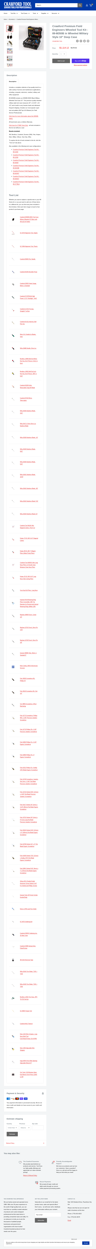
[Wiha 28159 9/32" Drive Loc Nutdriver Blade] (13, 450)
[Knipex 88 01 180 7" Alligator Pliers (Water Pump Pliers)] (13, 552)
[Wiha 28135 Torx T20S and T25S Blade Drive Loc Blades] (13, 985)
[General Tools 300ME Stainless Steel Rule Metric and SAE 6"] (13, 654)
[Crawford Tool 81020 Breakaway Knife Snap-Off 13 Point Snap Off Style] (13, 386)
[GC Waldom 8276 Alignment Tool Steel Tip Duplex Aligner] (13, 233)
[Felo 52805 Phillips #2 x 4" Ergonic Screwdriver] (13, 756)
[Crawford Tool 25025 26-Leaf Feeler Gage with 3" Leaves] (13, 284)
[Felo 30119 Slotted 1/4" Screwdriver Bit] (13, 692)
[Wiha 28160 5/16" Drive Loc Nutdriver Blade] (13, 463)
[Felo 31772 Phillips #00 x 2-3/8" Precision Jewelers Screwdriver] (13, 718)
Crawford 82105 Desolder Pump (28, 272)
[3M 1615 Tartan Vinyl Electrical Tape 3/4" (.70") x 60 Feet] (13, 960)
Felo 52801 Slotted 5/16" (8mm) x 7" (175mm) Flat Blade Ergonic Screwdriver (29, 871)
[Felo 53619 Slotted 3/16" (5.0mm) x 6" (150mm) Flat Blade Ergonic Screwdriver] (13, 832)
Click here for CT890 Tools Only (18, 125)
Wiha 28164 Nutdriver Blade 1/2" (29, 514)
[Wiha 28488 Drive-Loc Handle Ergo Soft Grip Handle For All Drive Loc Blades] (13, 348)
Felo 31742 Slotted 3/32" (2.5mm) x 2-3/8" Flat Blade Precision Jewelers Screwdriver (29, 794)
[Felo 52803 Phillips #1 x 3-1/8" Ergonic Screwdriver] (13, 743)
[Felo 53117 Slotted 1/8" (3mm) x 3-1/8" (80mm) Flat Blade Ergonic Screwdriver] (13, 807)
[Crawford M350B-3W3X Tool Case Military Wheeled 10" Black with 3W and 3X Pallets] (13, 219)
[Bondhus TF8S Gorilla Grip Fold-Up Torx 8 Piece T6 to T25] (13, 998)
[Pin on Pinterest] (81, 41)
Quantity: (55, 54)
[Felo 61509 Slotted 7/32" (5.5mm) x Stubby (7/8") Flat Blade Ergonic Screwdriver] (13, 858)
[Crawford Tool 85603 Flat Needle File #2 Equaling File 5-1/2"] (13, 259)
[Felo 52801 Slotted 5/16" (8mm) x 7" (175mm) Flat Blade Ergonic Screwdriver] (13, 870)
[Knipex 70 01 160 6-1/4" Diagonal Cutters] (13, 539)
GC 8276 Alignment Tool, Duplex (29, 233)
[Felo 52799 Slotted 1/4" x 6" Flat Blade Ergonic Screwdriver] (13, 845)
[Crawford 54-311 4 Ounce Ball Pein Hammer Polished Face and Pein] (13, 323)
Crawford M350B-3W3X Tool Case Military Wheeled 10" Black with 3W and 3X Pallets (29, 219)
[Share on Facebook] (77, 41)
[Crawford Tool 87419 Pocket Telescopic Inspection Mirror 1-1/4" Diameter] (13, 399)
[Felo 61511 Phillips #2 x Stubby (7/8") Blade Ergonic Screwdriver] (13, 769)
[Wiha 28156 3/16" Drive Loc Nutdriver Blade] (13, 412)
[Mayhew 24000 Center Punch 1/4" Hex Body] (13, 616)
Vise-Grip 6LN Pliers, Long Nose (29, 590)
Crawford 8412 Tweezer (26, 1023)
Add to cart (61, 61)
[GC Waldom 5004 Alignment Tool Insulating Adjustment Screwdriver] (13, 246)
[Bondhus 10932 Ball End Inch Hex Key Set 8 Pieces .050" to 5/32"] (13, 374)
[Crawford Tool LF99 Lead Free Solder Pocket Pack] (13, 909)
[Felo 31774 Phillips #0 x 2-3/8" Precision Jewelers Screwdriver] (13, 730)
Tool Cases (24, 13)
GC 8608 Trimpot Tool (26, 1011)
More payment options (80, 65)
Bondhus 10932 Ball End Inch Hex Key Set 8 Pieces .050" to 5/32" (28, 374)
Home (5, 13)
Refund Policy (10, 1143)
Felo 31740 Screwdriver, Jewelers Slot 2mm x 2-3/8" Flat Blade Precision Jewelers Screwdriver (29, 781)
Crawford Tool (57, 41)
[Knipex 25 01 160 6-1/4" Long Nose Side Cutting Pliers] (13, 577)
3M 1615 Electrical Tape (26, 960)
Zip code (35, 1123)
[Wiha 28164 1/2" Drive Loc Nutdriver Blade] (13, 514)
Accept (86, 1243)
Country (9, 1123)
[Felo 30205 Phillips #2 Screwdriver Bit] (13, 679)
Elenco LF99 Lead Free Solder (28, 909)
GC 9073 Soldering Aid (26, 921)
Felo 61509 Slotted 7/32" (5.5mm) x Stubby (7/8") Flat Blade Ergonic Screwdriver (29, 858)
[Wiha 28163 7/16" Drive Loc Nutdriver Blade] (13, 501)
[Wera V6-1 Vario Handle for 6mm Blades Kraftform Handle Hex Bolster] (13, 335)
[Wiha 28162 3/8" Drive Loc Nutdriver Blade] (13, 488)
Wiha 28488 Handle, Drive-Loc (28, 348)
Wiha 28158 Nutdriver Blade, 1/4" (29, 437)
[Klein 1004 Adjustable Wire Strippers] (13, 1049)
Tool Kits (13, 13)
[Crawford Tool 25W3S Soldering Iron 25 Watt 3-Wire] (13, 934)
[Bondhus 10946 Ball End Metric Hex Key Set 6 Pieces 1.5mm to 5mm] (13, 361)
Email (69, 1220)
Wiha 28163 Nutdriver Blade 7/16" (29, 501)
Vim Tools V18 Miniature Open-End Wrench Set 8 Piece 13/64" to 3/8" (28, 1075)
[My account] (87, 5)
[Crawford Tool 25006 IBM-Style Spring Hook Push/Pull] (13, 947)
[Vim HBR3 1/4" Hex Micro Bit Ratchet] (13, 705)
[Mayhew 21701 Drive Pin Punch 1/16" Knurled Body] (13, 628)
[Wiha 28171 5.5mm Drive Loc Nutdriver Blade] (13, 424)
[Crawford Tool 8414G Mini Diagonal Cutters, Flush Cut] (13, 526)
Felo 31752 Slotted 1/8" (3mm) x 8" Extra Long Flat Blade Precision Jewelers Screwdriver (29, 820)
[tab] (13, 81)
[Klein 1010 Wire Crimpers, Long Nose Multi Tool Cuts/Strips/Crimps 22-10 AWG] (13, 1036)
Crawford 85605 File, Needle (28, 259)
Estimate (12, 1134)
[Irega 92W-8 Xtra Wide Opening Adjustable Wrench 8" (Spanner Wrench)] (13, 1062)
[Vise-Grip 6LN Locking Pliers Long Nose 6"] (13, 590)
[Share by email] (88, 41)
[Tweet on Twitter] (84, 41)
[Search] (80, 5)
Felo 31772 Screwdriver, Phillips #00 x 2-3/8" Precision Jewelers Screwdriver (28, 718)
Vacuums (54, 13)
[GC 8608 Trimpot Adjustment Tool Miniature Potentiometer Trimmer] (13, 1011)
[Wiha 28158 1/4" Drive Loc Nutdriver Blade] (13, 437)
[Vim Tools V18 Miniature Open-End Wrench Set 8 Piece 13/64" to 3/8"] (13, 1074)
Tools (34, 13)
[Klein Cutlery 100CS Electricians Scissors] (13, 667)
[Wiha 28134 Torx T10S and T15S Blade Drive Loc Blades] (13, 972)
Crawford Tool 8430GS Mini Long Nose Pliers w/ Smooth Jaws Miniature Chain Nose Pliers (29, 565)
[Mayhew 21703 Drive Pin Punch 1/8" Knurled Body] (13, 641)
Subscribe (41, 1220)
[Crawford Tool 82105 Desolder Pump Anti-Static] (13, 272)
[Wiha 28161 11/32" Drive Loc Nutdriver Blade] (13, 476)
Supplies (43, 13)
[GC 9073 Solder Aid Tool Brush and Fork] (13, 921)
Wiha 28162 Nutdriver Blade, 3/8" (29, 488)
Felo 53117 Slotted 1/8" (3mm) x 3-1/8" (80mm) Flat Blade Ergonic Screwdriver (29, 807)
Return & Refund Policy (30, 1175)
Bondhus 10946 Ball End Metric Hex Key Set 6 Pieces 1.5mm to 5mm (29, 361)
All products (12, 19)
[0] (91, 5)
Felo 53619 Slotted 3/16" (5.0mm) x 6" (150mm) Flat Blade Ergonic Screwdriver (29, 832)
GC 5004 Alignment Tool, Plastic (29, 246)
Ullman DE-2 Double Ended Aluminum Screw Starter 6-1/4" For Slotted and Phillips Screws (28, 883)
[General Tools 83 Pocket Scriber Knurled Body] (13, 896)
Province (22, 1123)
